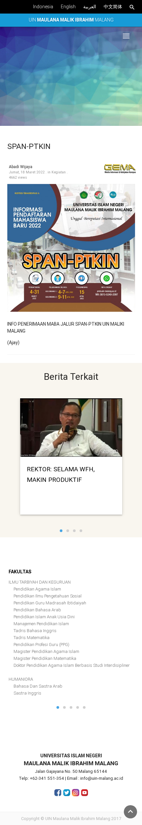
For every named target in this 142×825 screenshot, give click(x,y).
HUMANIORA (21, 679)
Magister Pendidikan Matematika (45, 658)
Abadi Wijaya (20, 166)
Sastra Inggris (27, 693)
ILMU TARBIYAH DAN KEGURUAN (40, 582)
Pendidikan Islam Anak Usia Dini (44, 617)
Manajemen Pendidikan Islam (41, 624)
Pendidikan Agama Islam (37, 589)
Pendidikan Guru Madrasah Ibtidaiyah (50, 603)
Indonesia (43, 7)
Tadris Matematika (32, 637)
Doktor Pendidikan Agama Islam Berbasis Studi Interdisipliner (72, 665)
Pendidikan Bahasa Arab (37, 610)
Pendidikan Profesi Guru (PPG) (41, 644)
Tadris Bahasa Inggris (35, 630)
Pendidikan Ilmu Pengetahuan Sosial (48, 596)
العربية (89, 7)
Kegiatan (59, 172)
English (68, 7)
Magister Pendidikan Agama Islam (46, 651)
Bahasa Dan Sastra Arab (38, 686)
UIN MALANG (71, 20)
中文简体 (113, 7)
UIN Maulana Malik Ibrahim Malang (77, 818)
